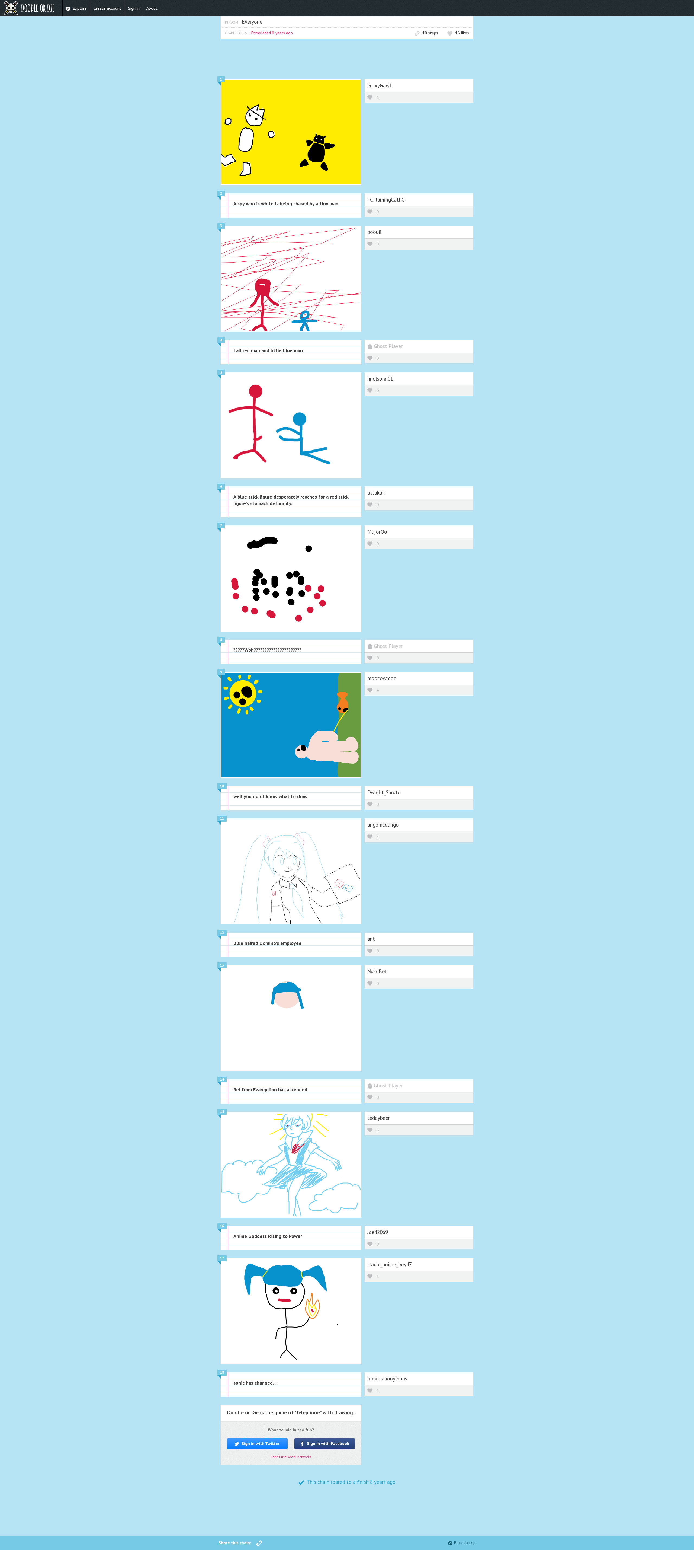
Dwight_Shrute (383, 792)
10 (222, 786)
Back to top (464, 1542)
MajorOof (378, 531)
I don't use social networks (291, 1457)
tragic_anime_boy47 (389, 1264)
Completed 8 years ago (272, 33)
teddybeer (378, 1117)
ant (371, 938)
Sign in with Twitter (260, 1443)
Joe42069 (377, 1232)
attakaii (376, 492)
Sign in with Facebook (327, 1443)
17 (222, 1258)
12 (222, 932)
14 (222, 1079)
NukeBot (377, 971)
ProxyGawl (379, 85)
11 (222, 818)
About (152, 8)
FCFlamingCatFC (385, 199)
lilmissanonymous (387, 1378)
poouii (374, 231)
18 (222, 1372)
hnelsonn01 (380, 378)
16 (222, 1226)
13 (222, 965)
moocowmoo (382, 678)
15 (222, 1111)
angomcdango (383, 824)
